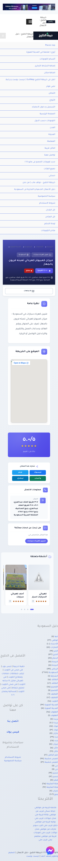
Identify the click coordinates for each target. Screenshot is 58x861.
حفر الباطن (53, 755)
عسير (55, 773)
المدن (52, 128)
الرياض (54, 669)
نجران (55, 791)
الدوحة (55, 662)
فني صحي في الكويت (13, 670)
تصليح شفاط (18, 688)
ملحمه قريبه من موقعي (45, 808)
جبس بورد (6, 666)
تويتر (20, 472)
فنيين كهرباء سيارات (40, 255)
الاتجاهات (27, 291)
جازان (55, 733)
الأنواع (52, 100)
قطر (56, 780)
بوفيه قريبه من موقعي (45, 822)
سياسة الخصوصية (46, 196)
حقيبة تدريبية (19, 666)
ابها (56, 637)
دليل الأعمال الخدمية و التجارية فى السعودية (34, 189)
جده (56, 741)
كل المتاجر (50, 217)
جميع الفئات (49, 169)
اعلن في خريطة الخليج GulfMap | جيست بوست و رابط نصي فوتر (30, 83)
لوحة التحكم (49, 224)
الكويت (55, 701)
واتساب (37, 478)
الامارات (54, 647)
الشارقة (54, 676)
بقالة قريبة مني (42, 815)
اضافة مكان (49, 73)
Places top (50, 45)
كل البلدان (50, 210)
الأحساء (54, 644)
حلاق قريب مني (51, 826)
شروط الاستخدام (47, 203)
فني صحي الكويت (9, 684)
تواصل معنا (49, 155)
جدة (56, 737)
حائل (56, 748)
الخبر (56, 651)
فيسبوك (37, 472)
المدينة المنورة (51, 705)
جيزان (55, 744)
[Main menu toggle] (3, 36)
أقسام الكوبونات (47, 59)
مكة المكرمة (52, 784)
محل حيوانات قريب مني (45, 818)
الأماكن (52, 93)
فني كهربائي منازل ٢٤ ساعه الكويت (14, 681)
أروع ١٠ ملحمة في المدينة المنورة (40, 52)
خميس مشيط (51, 759)
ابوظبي (55, 640)
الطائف (54, 680)
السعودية (22, 255)
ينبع (56, 794)
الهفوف (54, 712)
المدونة (51, 134)
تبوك (55, 726)
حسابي (52, 176)
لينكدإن (20, 478)
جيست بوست (32, 856)
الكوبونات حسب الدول (44, 121)
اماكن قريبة (50, 148)
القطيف (54, 694)
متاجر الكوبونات (48, 231)
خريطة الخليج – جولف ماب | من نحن (39, 183)
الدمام (55, 658)
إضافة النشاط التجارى (45, 66)
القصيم (54, 687)
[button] (32, 609)
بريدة (55, 719)
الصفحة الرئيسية (47, 114)
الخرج (55, 655)
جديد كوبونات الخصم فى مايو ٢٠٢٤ (40, 162)
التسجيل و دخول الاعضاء (43, 107)
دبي (56, 766)
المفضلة (51, 141)
